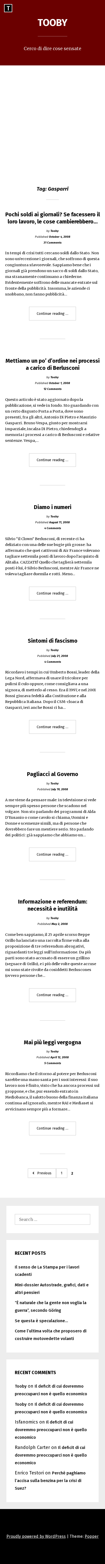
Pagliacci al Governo (52, 774)
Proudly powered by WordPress (36, 1536)
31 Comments (52, 242)
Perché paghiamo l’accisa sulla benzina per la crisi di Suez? (50, 1481)
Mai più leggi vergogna (52, 1042)
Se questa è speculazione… (41, 1320)
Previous (44, 1173)
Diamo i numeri (52, 507)
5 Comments (52, 1063)
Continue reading (56, 315)
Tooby (52, 23)
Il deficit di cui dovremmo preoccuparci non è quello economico (51, 1430)
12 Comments (52, 389)
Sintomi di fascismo (52, 641)
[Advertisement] (52, 120)
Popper (92, 1536)
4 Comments (52, 528)
